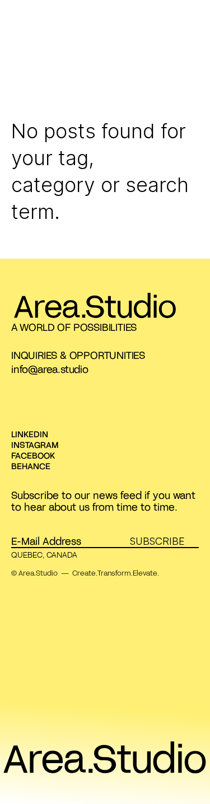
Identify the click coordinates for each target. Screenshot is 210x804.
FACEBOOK (33, 455)
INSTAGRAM (35, 445)
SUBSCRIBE (157, 541)
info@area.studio (49, 369)
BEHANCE (30, 466)
